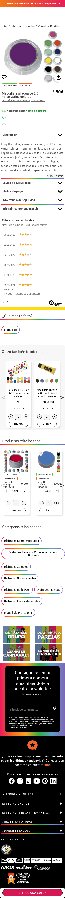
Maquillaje (10, 330)
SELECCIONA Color (32, 892)
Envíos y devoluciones (16, 183)
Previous (2, 395)
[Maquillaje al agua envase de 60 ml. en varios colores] (40, 454)
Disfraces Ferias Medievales (22, 601)
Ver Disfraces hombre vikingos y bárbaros (24, 100)
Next (60, 395)
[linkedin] (53, 781)
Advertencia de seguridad (18, 200)
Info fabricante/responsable (20, 209)
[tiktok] (28, 781)
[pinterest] (45, 781)
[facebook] (11, 781)
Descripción (9, 135)
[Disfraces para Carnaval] (16, 660)
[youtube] (36, 781)
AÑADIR (18, 424)
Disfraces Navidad (48, 590)
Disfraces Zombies (16, 567)
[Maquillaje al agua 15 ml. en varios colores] (7, 454)
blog (47, 765)
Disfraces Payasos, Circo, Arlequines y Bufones (33, 553)
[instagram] (20, 781)
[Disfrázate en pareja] (48, 642)
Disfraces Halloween (17, 590)
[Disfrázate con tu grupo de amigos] (16, 642)
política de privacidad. (18, 728)
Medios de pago (12, 191)
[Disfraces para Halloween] (48, 660)
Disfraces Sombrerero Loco (21, 541)
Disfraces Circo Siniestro (20, 578)
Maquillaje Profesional (18, 613)
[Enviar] (54, 708)
